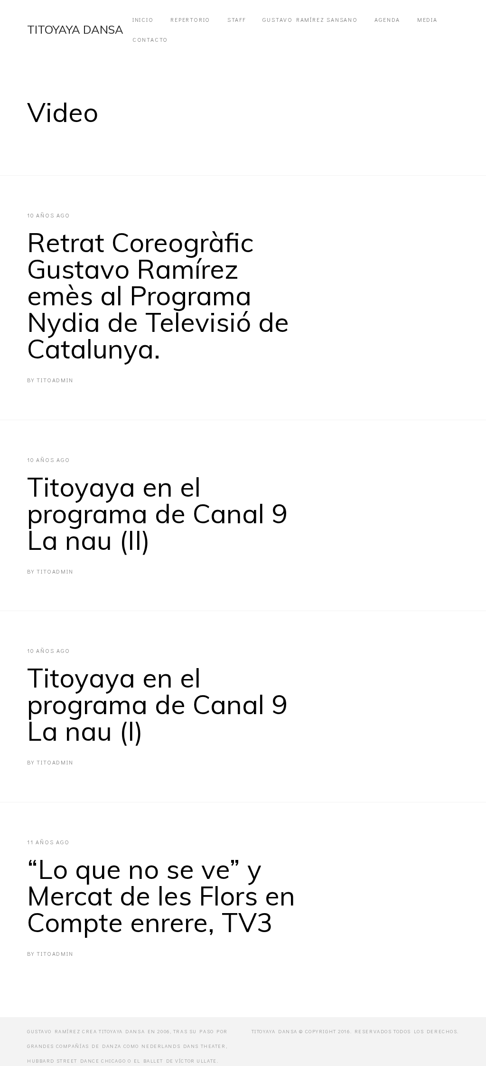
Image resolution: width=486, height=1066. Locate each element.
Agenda (387, 19)
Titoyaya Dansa (75, 29)
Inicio (143, 19)
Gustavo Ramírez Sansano (309, 19)
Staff (236, 19)
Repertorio (190, 19)
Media (427, 19)
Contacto (150, 39)
